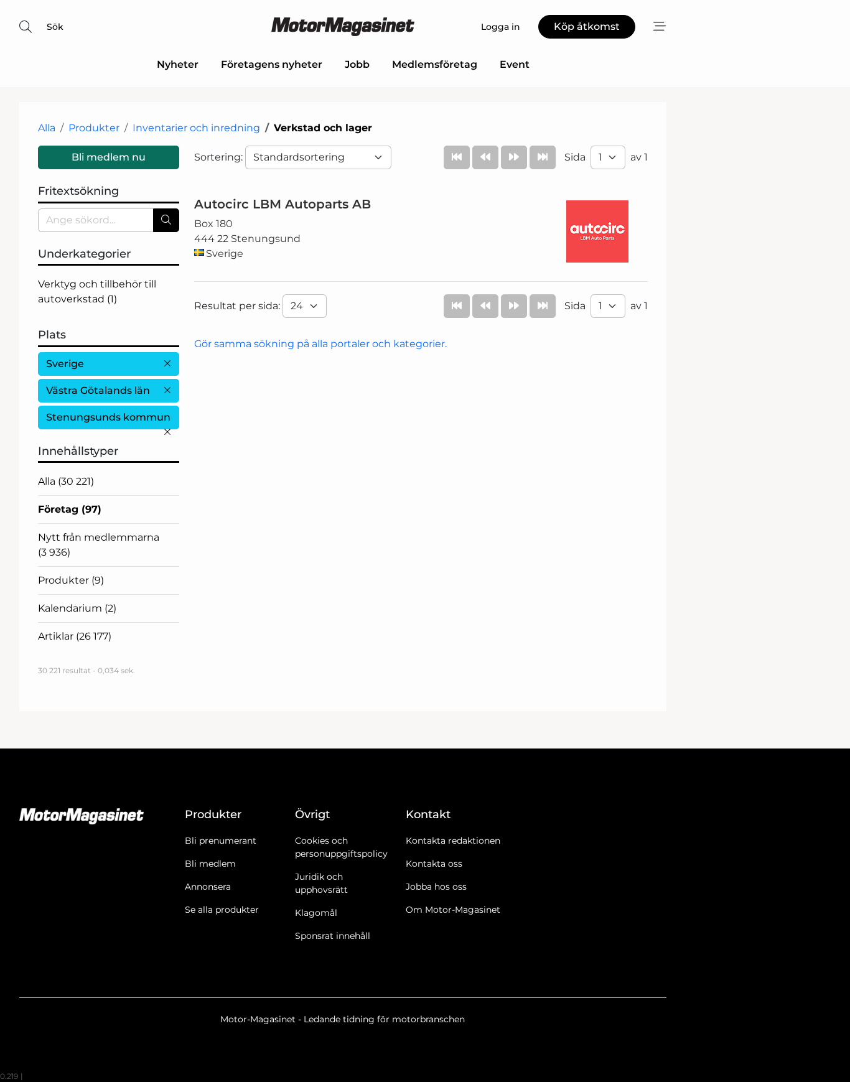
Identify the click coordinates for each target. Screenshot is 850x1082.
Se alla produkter (222, 909)
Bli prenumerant (220, 840)
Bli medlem (210, 863)
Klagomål (316, 912)
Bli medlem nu (109, 157)
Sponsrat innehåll (332, 935)
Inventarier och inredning (196, 128)
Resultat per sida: (238, 306)
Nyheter (177, 64)
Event (515, 64)
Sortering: (219, 157)
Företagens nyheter (271, 64)
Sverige (65, 364)
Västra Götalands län (98, 390)
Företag (69, 509)
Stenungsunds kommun (108, 417)
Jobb (357, 64)
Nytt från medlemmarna (98, 544)
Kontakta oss (434, 863)
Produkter (93, 128)
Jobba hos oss (436, 886)
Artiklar (74, 636)
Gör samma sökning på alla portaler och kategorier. (320, 344)
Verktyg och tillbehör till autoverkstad (97, 291)
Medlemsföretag (434, 64)
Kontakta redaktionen (453, 840)
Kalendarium (77, 608)
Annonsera (208, 886)
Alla (46, 128)
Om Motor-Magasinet (453, 909)
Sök (55, 26)
